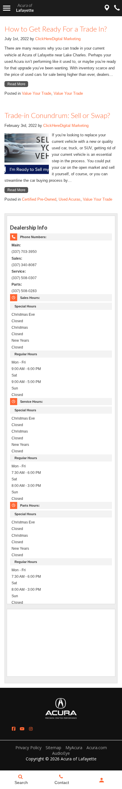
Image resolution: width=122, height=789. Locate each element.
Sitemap (53, 747)
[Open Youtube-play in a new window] (22, 728)
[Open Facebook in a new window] (13, 728)
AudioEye (61, 753)
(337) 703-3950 (24, 251)
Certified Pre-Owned (39, 199)
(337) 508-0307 (24, 278)
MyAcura (73, 747)
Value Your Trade (36, 93)
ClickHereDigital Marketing (58, 39)
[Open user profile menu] (101, 780)
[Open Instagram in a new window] (31, 728)
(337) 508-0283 (24, 291)
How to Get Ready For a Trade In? (55, 28)
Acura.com (96, 747)
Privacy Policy (28, 747)
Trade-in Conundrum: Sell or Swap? (57, 115)
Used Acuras (70, 199)
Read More (16, 84)
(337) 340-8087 (24, 265)
